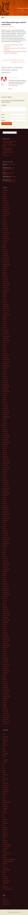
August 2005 (5, 723)
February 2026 (5, 202)
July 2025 (4, 217)
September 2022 (6, 289)
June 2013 (5, 524)
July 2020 (4, 344)
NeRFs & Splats (6, 836)
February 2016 (5, 456)
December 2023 (6, 257)
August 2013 (5, 520)
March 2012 (5, 556)
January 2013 (5, 535)
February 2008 (5, 660)
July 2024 (4, 243)
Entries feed (5, 900)
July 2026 (4, 192)
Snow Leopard (6, 867)
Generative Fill (6, 785)
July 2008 (4, 649)
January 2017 (5, 433)
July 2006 (4, 700)
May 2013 (4, 526)
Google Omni (5, 789)
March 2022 (5, 302)
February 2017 (5, 431)
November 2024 (6, 234)
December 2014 (6, 486)
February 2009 (5, 634)
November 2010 (6, 590)
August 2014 (5, 495)
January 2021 (5, 332)
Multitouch (5, 831)
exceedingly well (8, 30)
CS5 (13, 26)
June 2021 (5, 321)
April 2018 (5, 401)
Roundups (5, 857)
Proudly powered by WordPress (14, 912)
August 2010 (5, 596)
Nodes (4, 838)
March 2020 (5, 353)
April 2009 (5, 630)
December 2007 (6, 664)
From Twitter (5, 783)
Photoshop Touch (6, 846)
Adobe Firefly (5, 736)
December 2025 (6, 207)
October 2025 (5, 211)
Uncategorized (6, 878)
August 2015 (5, 469)
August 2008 (5, 647)
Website (3, 120)
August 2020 (5, 342)
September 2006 (6, 696)
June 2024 (5, 245)
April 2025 (5, 224)
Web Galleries (5, 887)
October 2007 (5, 668)
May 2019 (4, 374)
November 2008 (6, 641)
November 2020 (6, 336)
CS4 (11, 26)
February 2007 (5, 685)
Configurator (5, 760)
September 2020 (6, 340)
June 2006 (5, 702)
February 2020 (5, 355)
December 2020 (6, 334)
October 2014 (5, 490)
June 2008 (5, 651)
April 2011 (5, 579)
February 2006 (5, 711)
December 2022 (6, 283)
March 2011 (5, 581)
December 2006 (6, 689)
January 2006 (5, 713)
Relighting (5, 855)
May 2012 (4, 552)
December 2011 (6, 562)
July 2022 (4, 293)
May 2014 (4, 501)
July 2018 (4, 395)
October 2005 (5, 719)
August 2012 (5, 545)
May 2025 (4, 221)
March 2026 (5, 200)
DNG (3, 776)
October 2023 (5, 262)
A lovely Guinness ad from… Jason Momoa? (8, 169)
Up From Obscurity (6, 880)
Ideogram (5, 800)
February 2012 (5, 558)
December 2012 (6, 537)
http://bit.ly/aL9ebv (13, 85)
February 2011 (5, 584)
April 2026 (5, 198)
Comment (4, 105)
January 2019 (5, 382)
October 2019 (5, 363)
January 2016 (5, 459)
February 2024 (5, 253)
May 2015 (4, 476)
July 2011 (4, 573)
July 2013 (4, 522)
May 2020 (4, 348)
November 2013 (6, 514)
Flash (4, 781)
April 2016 (5, 452)
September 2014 (6, 492)
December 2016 (6, 435)
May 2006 (4, 704)
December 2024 (6, 232)
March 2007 (5, 683)
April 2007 (5, 681)
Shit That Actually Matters (8, 861)
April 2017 (5, 427)
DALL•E (4, 770)
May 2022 (4, 298)
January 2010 (5, 611)
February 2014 (5, 507)
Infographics (5, 808)
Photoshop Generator (7, 844)
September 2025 (6, 213)
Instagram (5, 810)
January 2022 (5, 306)
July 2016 (4, 446)
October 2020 (5, 338)
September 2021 (6, 315)
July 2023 (4, 268)
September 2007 (6, 670)
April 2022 (5, 300)
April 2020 (5, 351)
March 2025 (5, 226)
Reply (11, 88)
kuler (4, 817)
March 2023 (5, 276)
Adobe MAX (5, 738)
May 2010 (4, 603)
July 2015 (4, 471)
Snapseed (5, 863)
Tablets (4, 872)
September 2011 (6, 569)
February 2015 (5, 482)
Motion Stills (5, 827)
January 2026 (5, 205)
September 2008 (6, 645)
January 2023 (5, 281)
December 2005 (6, 715)
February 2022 (5, 304)
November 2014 (6, 488)
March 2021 (5, 327)
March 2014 (5, 505)
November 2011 (6, 564)
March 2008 (5, 658)
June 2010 (5, 600)
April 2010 (5, 605)
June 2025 (5, 219)
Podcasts (5, 851)
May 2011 (4, 577)
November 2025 (6, 209)
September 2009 (6, 619)
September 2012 (6, 543)
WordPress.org (6, 904)
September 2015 (6, 467)
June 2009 (5, 626)
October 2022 (5, 287)
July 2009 (4, 624)
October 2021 (5, 312)
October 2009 (5, 617)
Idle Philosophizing (6, 802)
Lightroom (5, 819)
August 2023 (5, 266)
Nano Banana (5, 834)
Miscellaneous (5, 823)
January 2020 (5, 357)
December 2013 (6, 512)
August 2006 (5, 698)
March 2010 (5, 607)
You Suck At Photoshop (7, 889)
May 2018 (4, 399)
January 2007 (5, 687)
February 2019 (5, 380)
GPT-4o (4, 796)
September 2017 (6, 416)
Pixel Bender (5, 848)
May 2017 (4, 425)
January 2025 (5, 230)
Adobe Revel (5, 740)
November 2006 (6, 691)
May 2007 (4, 679)
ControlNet (5, 762)
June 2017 (5, 423)
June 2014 (5, 499)
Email (3, 117)
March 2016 (5, 454)
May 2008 (4, 653)
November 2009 (6, 615)
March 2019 (5, 378)
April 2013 (5, 528)
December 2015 (6, 461)
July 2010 (4, 598)
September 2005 (6, 721)
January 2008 (5, 662)
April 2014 (5, 503)
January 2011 (5, 586)
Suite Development (7, 870)
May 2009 (4, 628)
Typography (5, 876)
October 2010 (5, 592)
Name (3, 114)
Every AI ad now (6, 155)
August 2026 (5, 190)
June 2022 (5, 296)
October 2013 (5, 516)
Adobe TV (5, 743)
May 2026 (4, 196)
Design (4, 772)
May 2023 (4, 272)
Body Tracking (5, 753)
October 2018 (5, 389)
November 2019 (6, 361)
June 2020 (5, 346)
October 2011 (5, 567)
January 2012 (5, 560)
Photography (5, 842)
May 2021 (4, 323)
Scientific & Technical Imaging (9, 859)
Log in (4, 897)
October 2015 (5, 465)
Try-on (4, 874)
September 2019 (6, 365)
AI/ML (4, 747)
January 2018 (5, 408)
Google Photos (6, 791)
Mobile (4, 825)
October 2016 (5, 440)
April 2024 (5, 249)
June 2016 (5, 448)
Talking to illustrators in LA (19, 62)
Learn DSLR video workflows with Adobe (12, 60)
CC (3, 757)
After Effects (5, 745)
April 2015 (5, 478)
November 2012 (6, 539)
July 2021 (4, 319)
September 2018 (6, 391)
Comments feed (6, 902)
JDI (3, 815)
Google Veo (5, 793)
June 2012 (5, 550)
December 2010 (6, 588)
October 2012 (5, 541)
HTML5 (4, 798)
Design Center (5, 774)
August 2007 (5, 672)
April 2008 (5, 655)
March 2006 (5, 708)
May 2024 (4, 247)
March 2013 (5, 531)
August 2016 (5, 444)
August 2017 (5, 418)
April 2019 (5, 376)
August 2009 (5, 622)
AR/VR (4, 749)
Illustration (5, 804)
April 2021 (5, 325)
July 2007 (4, 675)
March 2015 (5, 480)
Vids (3, 884)
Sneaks (4, 865)
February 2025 (5, 228)
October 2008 (5, 643)
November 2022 (6, 285)
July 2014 (4, 497)
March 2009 (5, 632)
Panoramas (5, 840)
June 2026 (5, 194)
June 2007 (5, 677)
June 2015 (5, 473)
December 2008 (6, 639)
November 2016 (6, 437)
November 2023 (6, 260)
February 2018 (5, 406)
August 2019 (5, 368)
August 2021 (5, 317)
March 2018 (5, 404)
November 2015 (6, 463)
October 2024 (5, 236)
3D (3, 732)
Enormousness (6, 779)
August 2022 (5, 291)
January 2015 (5, 484)
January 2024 (5, 255)
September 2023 (6, 264)
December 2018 (6, 384)
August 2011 (5, 571)
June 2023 (5, 270)
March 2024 (5, 251)
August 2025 (5, 215)
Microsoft (5, 821)
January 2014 (5, 509)
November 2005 (6, 717)
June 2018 (5, 397)
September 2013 (6, 518)
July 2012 (4, 548)
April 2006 (5, 706)
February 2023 (5, 279)
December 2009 (6, 613)
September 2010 (6, 594)
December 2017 (6, 410)
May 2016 (4, 450)
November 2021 (6, 310)
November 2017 (6, 412)
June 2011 (5, 575)
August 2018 (5, 393)
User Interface (6, 882)
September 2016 (6, 442)
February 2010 (5, 609)
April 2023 (5, 274)
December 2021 (6, 308)
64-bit (4, 734)
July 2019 (4, 370)
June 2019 (5, 372)
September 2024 (6, 238)
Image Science (6, 806)
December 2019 (6, 359)
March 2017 (5, 429)
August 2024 (5, 241)
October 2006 (5, 694)
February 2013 (5, 533)
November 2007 (6, 666)
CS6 (3, 768)
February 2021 (5, 329)
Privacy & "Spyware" (7, 853)
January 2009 (5, 636)
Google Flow (5, 787)
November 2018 (6, 387)
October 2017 (5, 414)
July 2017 (4, 420)
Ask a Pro (5, 751)
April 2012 (5, 554)
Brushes (4, 755)
